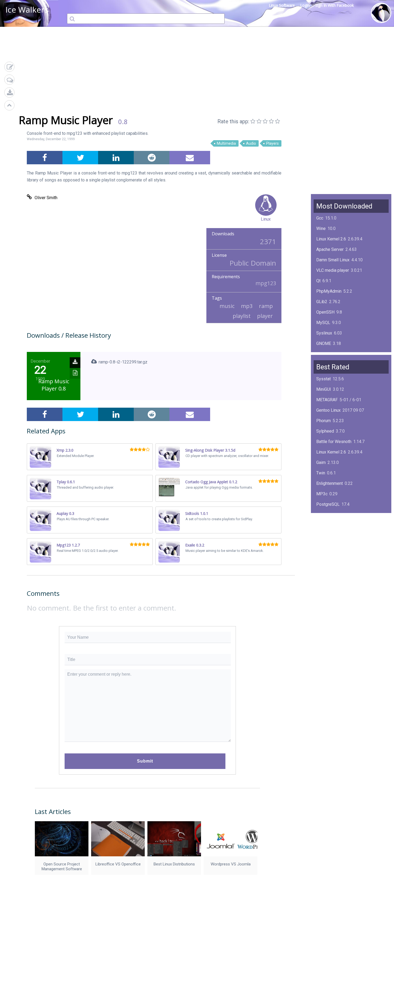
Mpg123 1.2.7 (68, 545)
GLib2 (321, 301)
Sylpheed (325, 431)
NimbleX (324, 525)
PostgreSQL (328, 504)
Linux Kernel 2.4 (331, 546)
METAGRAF (327, 399)
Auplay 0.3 (65, 513)
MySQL (323, 322)
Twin (320, 472)
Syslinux (324, 333)
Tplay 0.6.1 (66, 481)
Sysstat (323, 378)
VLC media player (332, 270)
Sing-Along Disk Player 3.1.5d (210, 450)
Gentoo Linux (328, 410)
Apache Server (330, 249)
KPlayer (323, 514)
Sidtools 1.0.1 (196, 513)
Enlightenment (329, 483)
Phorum (323, 420)
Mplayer (324, 567)
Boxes (322, 556)
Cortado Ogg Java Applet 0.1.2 (211, 481)
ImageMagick (329, 353)
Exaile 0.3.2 (194, 545)
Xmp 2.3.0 (65, 450)
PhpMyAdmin (328, 291)
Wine (321, 228)
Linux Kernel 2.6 (331, 238)
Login (305, 5)
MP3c (322, 493)
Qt (318, 280)
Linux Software (282, 5)
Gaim (321, 462)
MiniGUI (323, 389)
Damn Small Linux (333, 259)
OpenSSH (325, 312)
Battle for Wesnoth (333, 441)
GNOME (323, 343)
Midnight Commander (336, 535)
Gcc (319, 218)
